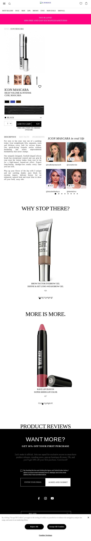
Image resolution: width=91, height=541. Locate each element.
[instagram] (45, 498)
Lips (28, 11)
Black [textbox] (10, 118)
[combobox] (23, 117)
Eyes (42, 11)
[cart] (86, 3)
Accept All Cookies (56, 527)
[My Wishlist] (81, 4)
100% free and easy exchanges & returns (45, 19)
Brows (35, 11)
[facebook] (39, 498)
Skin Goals (51, 11)
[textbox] (46, 513)
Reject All (34, 527)
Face (17, 11)
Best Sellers (7, 11)
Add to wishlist (39, 86)
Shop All (61, 11)
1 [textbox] (7, 123)
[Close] (88, 517)
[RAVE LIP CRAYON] (45, 355)
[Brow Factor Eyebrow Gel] (45, 249)
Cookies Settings (45, 535)
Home (6, 29)
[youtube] (52, 498)
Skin (23, 11)
